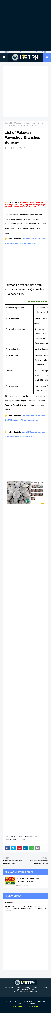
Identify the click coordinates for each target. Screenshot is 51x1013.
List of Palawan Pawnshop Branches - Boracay (27, 123)
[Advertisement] (25, 25)
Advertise (28, 1001)
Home (7, 123)
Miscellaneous (11, 840)
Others (22, 840)
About (17, 1001)
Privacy (19, 1003)
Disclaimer (30, 1003)
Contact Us (40, 1001)
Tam (8, 148)
